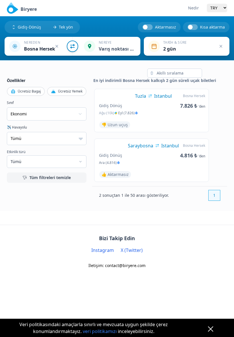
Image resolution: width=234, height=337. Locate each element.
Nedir (193, 8)
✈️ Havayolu (17, 127)
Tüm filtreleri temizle (50, 177)
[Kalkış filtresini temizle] (57, 46)
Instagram (102, 250)
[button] (38, 46)
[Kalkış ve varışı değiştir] (72, 46)
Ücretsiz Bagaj (29, 91)
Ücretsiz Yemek (70, 91)
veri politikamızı (100, 331)
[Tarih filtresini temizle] (221, 46)
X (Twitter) (132, 250)
